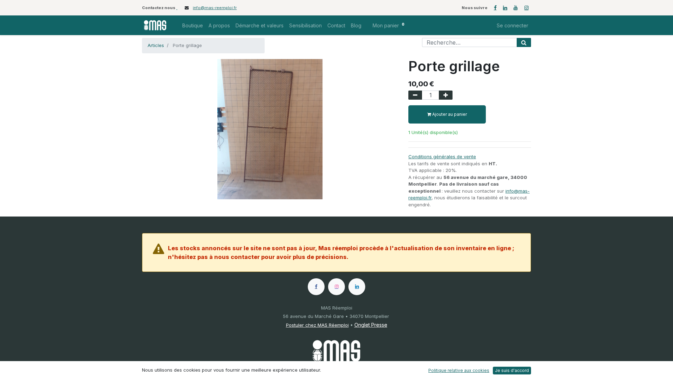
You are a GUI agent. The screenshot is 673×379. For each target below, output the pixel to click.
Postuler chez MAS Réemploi (317, 325)
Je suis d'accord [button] (512, 370)
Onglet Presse (370, 325)
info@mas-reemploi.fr (215, 7)
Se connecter (512, 25)
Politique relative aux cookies (458, 370)
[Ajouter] (446, 95)
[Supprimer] (415, 95)
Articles (156, 45)
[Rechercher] (524, 42)
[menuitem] (192, 25)
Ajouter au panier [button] (449, 114)
